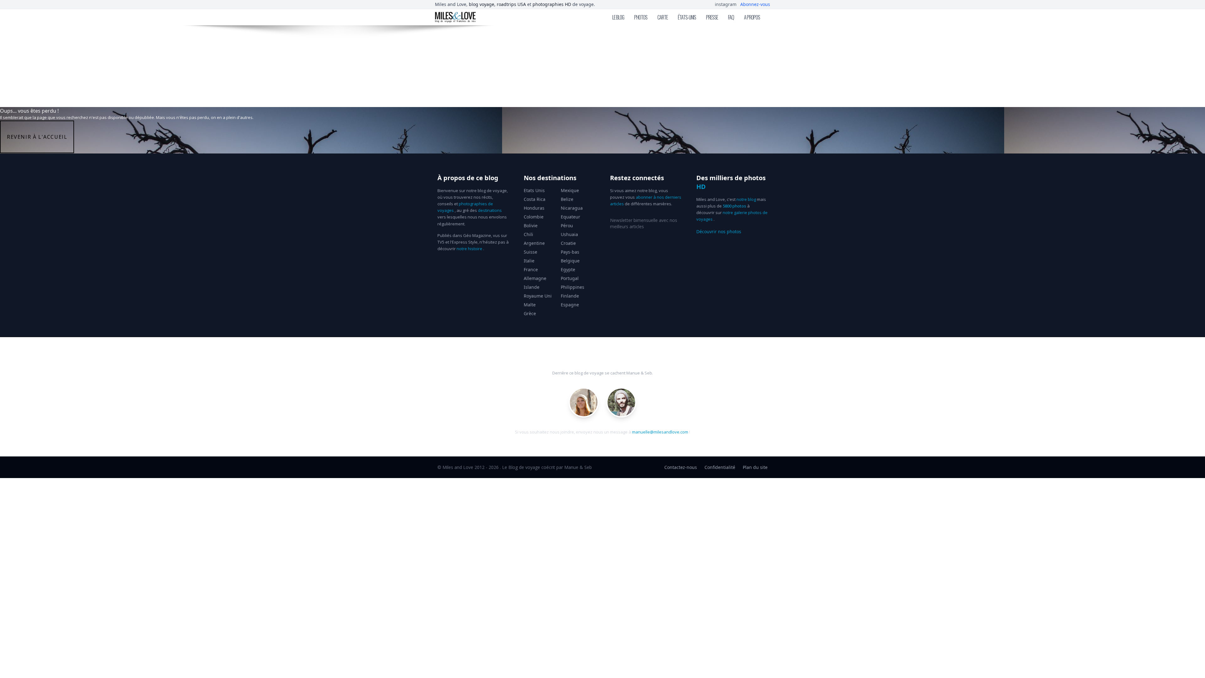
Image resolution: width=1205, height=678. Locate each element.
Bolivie (531, 226)
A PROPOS (752, 17)
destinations (490, 210)
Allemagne (535, 278)
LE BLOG (618, 17)
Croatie (568, 243)
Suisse (530, 252)
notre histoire (469, 248)
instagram (725, 4)
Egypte (568, 269)
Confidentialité (719, 467)
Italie (529, 261)
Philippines (572, 287)
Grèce (530, 313)
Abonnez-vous (755, 4)
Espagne (570, 305)
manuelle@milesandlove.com (660, 432)
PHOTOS (640, 17)
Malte (530, 305)
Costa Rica (534, 199)
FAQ (731, 17)
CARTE (662, 17)
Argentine (534, 243)
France (531, 269)
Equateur (570, 217)
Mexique (570, 190)
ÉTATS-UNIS (687, 17)
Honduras (534, 208)
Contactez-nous (680, 467)
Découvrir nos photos (718, 231)
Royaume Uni (538, 296)
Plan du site (755, 467)
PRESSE (712, 17)
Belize (567, 199)
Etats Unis (534, 190)
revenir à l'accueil (37, 136)
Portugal (570, 278)
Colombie (534, 217)
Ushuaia (569, 234)
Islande (531, 287)
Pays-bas (570, 252)
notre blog (746, 199)
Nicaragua (572, 208)
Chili (528, 234)
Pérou (567, 226)
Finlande (570, 296)
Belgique (570, 261)
